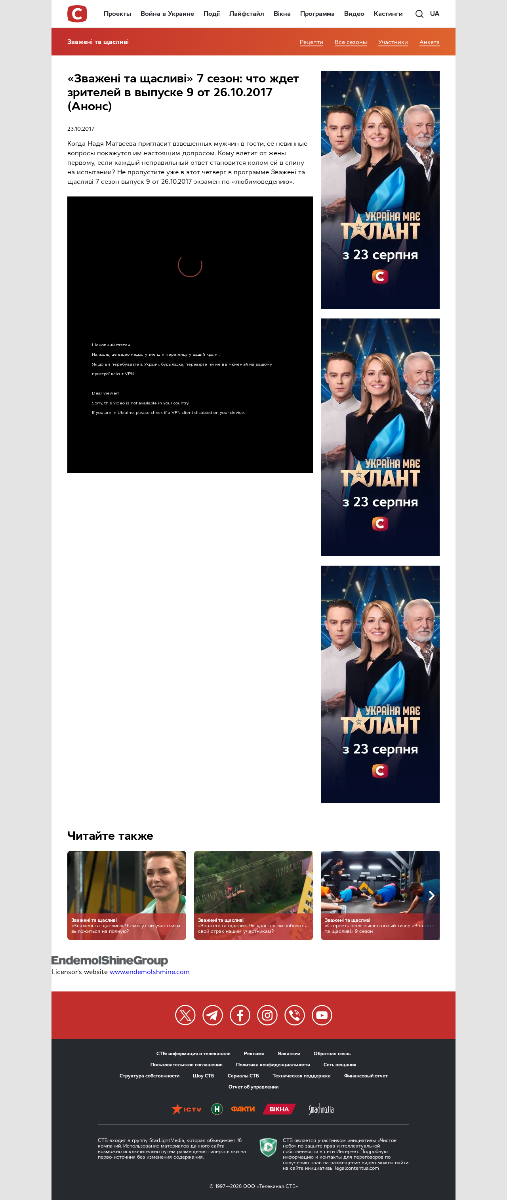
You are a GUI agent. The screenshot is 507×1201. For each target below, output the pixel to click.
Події (212, 13)
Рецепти (311, 42)
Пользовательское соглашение (187, 1065)
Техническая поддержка (302, 1076)
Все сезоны (351, 42)
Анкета (429, 42)
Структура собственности (149, 1076)
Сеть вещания (340, 1065)
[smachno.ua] (321, 1110)
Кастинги (388, 13)
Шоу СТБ (203, 1076)
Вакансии (289, 1053)
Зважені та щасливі (98, 42)
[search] (419, 14)
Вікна (282, 13)
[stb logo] (77, 14)
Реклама (254, 1053)
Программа (317, 13)
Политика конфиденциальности (273, 1065)
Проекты (117, 13)
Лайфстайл (246, 13)
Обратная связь (332, 1053)
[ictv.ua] (186, 1110)
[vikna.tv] (279, 1110)
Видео (354, 13)
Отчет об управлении (253, 1087)
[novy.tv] (217, 1110)
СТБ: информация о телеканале (193, 1053)
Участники (393, 42)
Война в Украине (167, 13)
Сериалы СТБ (243, 1076)
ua (435, 13)
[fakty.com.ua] (243, 1110)
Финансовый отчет (366, 1076)
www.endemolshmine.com (150, 972)
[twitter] (185, 1015)
